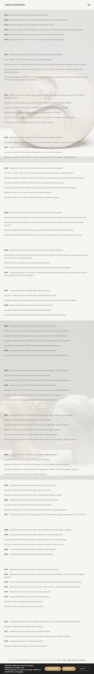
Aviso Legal (67, 660)
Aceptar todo (53, 669)
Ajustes (83, 669)
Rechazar (68, 669)
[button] (88, 5)
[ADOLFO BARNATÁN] (14, 5)
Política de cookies (78, 660)
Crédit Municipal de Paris (68, 142)
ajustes (20, 672)
